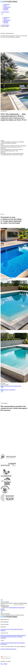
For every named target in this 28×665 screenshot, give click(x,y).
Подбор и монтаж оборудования (8, 642)
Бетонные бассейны (5, 635)
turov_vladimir (4, 663)
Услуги (5, 5)
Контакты (5, 9)
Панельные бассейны (6, 636)
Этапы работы (6, 7)
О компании (6, 4)
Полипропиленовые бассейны (18, 635)
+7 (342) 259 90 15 (5, 12)
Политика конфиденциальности (8, 649)
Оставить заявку (4, 606)
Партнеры (5, 8)
